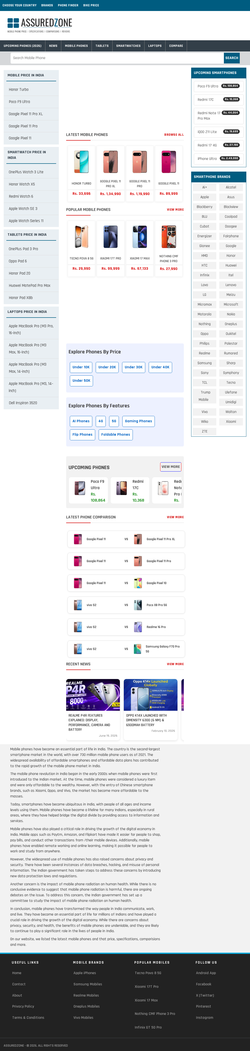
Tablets (102, 46)
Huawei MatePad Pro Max (29, 285)
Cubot (204, 226)
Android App (206, 973)
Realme (204, 353)
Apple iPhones (84, 973)
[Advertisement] (125, 98)
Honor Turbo (19, 89)
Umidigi (231, 402)
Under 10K (81, 367)
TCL (204, 382)
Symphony (231, 373)
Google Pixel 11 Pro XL (26, 114)
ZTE (205, 431)
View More (175, 209)
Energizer (205, 236)
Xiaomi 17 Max (146, 1000)
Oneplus (231, 324)
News (53, 46)
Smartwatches (128, 46)
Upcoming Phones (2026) (23, 46)
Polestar (231, 343)
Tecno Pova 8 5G (148, 973)
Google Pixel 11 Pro (23, 126)
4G (100, 421)
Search (231, 58)
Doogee (231, 226)
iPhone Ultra (218, 158)
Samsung (205, 363)
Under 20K (107, 367)
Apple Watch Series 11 (26, 221)
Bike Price (91, 5)
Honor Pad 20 (19, 273)
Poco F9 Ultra (19, 101)
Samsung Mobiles (87, 984)
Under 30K (134, 367)
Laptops (155, 46)
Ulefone (231, 392)
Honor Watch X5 (22, 184)
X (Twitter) (205, 995)
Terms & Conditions (28, 1017)
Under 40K (160, 367)
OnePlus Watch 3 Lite (26, 172)
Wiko (204, 421)
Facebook (203, 984)
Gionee (204, 246)
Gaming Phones (138, 421)
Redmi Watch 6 (21, 196)
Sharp (231, 363)
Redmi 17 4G (218, 145)
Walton (231, 412)
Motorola (204, 314)
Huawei (231, 265)
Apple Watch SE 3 (23, 208)
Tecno (231, 382)
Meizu (231, 294)
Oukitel (231, 333)
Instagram (204, 1017)
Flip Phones (83, 434)
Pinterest (203, 1006)
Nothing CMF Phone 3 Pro (155, 1013)
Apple (204, 197)
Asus (231, 197)
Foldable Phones (115, 434)
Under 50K (81, 380)
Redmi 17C (218, 99)
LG (204, 294)
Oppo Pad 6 (18, 261)
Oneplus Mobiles (86, 1006)
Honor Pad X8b (21, 297)
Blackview (231, 207)
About (17, 995)
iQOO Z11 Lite (218, 131)
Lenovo (231, 285)
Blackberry (204, 207)
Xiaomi (231, 421)
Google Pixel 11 (20, 138)
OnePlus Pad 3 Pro (23, 249)
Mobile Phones (76, 46)
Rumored (231, 353)
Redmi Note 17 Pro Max (218, 116)
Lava (204, 285)
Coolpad (231, 216)
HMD (204, 255)
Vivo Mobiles (83, 1017)
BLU (204, 216)
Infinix (204, 275)
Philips (204, 343)
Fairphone (231, 236)
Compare (176, 46)
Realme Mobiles (86, 995)
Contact (19, 984)
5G (114, 421)
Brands (47, 5)
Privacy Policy (23, 1006)
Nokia (231, 314)
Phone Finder (68, 5)
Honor (231, 255)
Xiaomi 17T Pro (146, 986)
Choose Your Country (19, 5)
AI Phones (81, 421)
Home (16, 973)
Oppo (204, 333)
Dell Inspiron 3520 (23, 403)
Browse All (174, 135)
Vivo (205, 412)
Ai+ (204, 187)
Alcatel (231, 187)
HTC (205, 265)
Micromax (205, 304)
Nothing (205, 324)
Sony (204, 373)
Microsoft (231, 304)
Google (231, 246)
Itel (231, 275)
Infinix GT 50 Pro (148, 1027)
